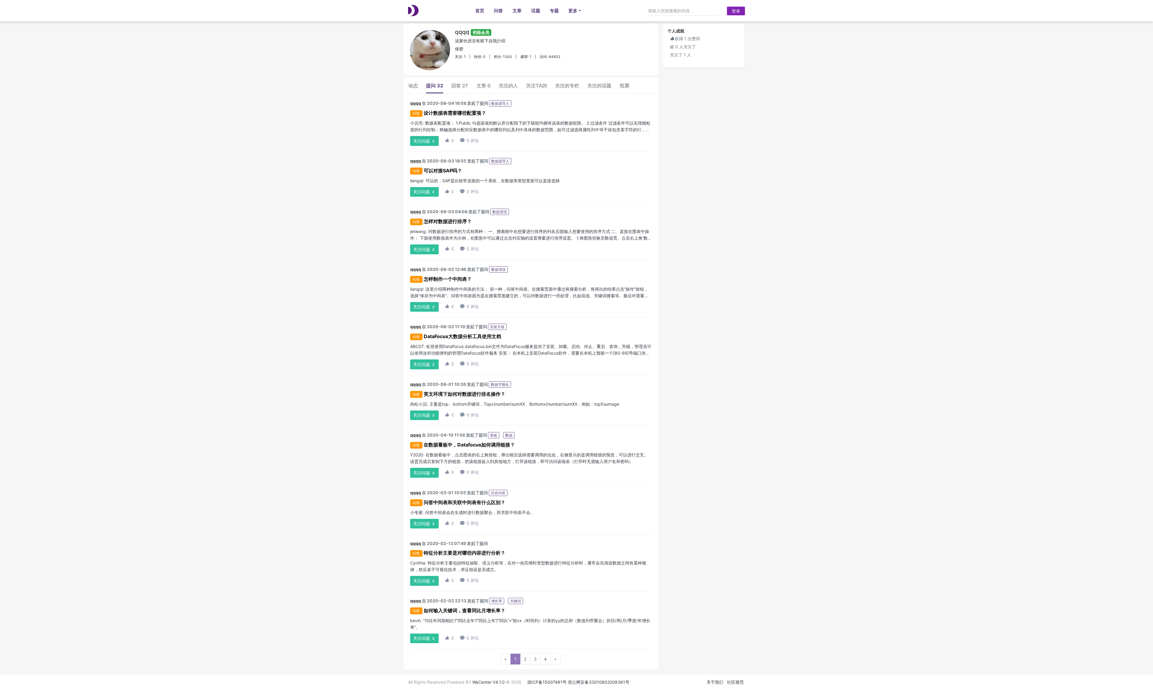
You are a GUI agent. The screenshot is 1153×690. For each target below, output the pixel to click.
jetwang (418, 231)
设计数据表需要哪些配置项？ (455, 113)
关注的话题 (599, 86)
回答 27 (459, 86)
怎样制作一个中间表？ (448, 279)
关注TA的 (536, 86)
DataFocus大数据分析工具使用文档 (462, 336)
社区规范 (735, 682)
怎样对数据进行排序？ (448, 221)
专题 (554, 11)
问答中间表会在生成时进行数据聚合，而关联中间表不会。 (479, 512)
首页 (479, 11)
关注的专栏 (567, 86)
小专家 (416, 512)
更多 (572, 11)
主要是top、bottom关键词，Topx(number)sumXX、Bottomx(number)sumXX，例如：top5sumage (524, 404)
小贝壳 (416, 123)
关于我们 (715, 682)
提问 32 (434, 86)
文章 (517, 11)
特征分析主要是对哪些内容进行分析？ (464, 553)
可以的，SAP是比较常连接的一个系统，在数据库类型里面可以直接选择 (492, 180)
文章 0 (484, 86)
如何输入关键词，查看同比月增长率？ (464, 610)
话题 (535, 11)
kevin (415, 620)
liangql (416, 180)
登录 (736, 11)
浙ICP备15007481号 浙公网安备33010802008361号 (578, 682)
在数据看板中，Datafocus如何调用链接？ (469, 445)
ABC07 (417, 346)
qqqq (472, 31)
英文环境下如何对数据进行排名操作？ (464, 394)
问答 (498, 11)
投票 (624, 86)
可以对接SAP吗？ (443, 171)
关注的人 (508, 86)
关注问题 (423, 141)
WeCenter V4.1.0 (488, 682)
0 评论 (469, 140)
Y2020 (416, 454)
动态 (413, 86)
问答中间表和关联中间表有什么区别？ (464, 502)
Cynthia (417, 562)
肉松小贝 (418, 404)
